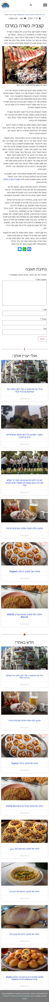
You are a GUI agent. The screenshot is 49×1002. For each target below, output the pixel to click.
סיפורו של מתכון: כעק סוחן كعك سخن (24, 848)
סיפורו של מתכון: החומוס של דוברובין (24, 891)
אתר (45, 329)
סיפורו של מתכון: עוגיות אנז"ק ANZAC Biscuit (24, 615)
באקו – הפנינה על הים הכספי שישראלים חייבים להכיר (24, 435)
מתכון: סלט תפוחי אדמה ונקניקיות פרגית (24, 528)
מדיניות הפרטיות (16, 996)
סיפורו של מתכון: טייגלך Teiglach (24, 571)
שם (44, 309)
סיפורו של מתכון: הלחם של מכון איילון (24, 934)
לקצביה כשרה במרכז (11, 179)
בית (43, 14)
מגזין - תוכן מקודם (23, 14)
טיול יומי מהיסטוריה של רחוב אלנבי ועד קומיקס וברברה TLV (24, 390)
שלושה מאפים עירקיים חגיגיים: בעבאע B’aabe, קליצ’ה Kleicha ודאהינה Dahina (24, 978)
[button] (45, 5)
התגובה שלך (41, 279)
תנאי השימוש (29, 996)
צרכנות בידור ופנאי (35, 14)
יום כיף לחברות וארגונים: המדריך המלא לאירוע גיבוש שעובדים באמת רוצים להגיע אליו (24, 483)
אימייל (43, 319)
